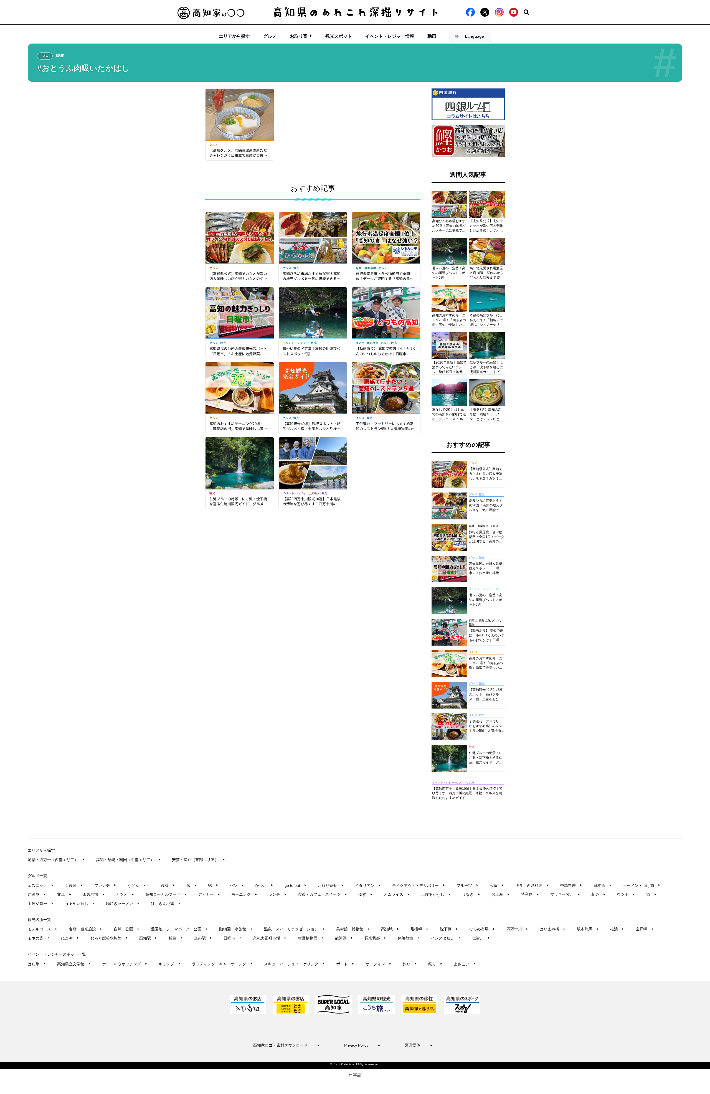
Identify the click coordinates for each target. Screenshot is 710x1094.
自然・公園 (127, 929)
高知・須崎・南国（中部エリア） (128, 859)
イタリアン (368, 885)
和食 (497, 885)
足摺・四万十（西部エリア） (56, 859)
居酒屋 (37, 894)
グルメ (270, 36)
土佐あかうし (436, 894)
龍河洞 (344, 938)
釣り (410, 964)
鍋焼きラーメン (123, 903)
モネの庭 (39, 938)
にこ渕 (70, 938)
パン (237, 885)
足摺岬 (419, 929)
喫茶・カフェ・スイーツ (322, 894)
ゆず (365, 894)
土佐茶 (166, 885)
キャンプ (170, 964)
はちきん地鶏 (166, 903)
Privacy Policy (362, 1045)
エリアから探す (234, 36)
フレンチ (105, 885)
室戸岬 (645, 929)
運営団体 (418, 1045)
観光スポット (338, 36)
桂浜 (617, 929)
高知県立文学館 (74, 964)
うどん (137, 885)
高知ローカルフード (166, 894)
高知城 (390, 929)
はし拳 (37, 964)
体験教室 (409, 938)
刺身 (598, 894)
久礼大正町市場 (269, 938)
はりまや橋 (553, 929)
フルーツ (467, 885)
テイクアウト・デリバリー (418, 885)
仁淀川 (481, 938)
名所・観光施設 (85, 929)
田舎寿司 (94, 894)
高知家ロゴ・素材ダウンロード (286, 1045)
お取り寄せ (301, 36)
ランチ (277, 894)
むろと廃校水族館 (109, 938)
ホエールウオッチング (124, 964)
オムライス (397, 894)
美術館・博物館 (353, 929)
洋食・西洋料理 (532, 885)
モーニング (244, 894)
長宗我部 (375, 938)
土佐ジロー (41, 903)
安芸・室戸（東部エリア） (198, 859)
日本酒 (603, 885)
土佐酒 (74, 885)
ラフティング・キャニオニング (222, 964)
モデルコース (42, 929)
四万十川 (517, 929)
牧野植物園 (311, 938)
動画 (431, 36)
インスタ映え (446, 938)
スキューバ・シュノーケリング (294, 964)
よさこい (465, 964)
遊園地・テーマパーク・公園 (179, 929)
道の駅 (203, 938)
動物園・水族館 (236, 929)
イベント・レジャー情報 (389, 36)
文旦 (64, 894)
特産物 (530, 894)
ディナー (209, 894)
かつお (264, 885)
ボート (345, 964)
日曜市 (233, 938)
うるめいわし (80, 903)
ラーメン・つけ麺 (641, 885)
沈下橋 (449, 929)
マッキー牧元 (565, 894)
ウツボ (626, 894)
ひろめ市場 (482, 929)
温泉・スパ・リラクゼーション (294, 929)
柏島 (176, 938)
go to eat (295, 885)
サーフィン (378, 964)
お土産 (500, 894)
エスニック (41, 885)
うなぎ (471, 894)
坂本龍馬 (588, 929)
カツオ (125, 894)
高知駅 (148, 938)
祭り (435, 964)
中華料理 (571, 885)
